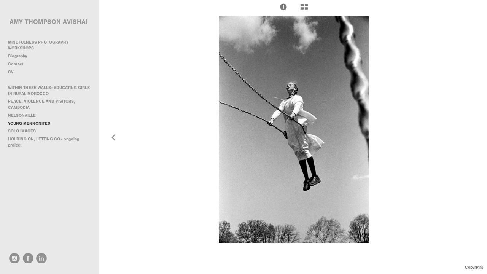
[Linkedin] (41, 258)
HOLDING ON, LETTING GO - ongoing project (43, 142)
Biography (17, 56)
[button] (283, 7)
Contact (16, 64)
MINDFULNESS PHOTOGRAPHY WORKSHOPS (38, 45)
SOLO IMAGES (22, 131)
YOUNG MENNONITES (29, 123)
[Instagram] (14, 258)
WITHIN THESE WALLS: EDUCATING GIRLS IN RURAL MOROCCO (49, 90)
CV (11, 72)
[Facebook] (28, 258)
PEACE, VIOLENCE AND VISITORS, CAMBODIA (41, 104)
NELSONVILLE (22, 115)
